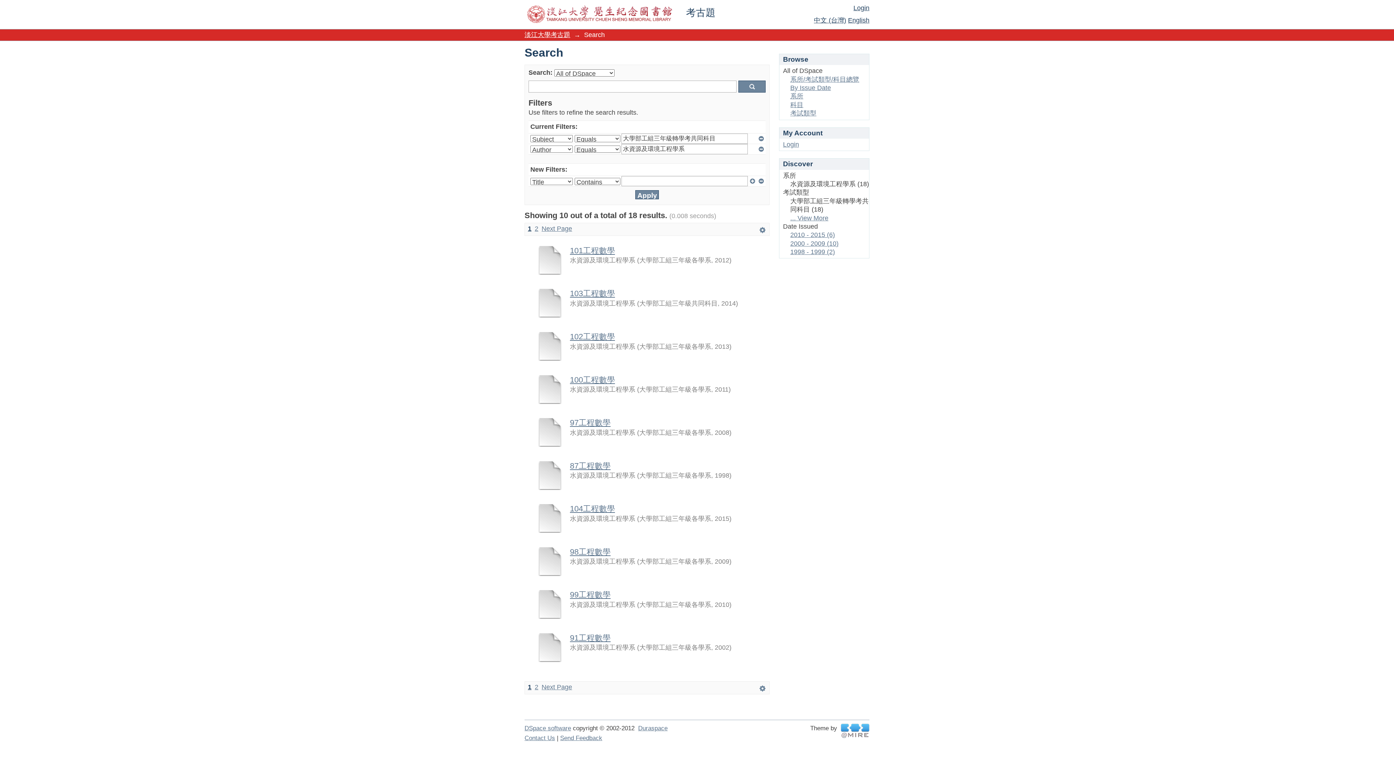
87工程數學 (590, 465)
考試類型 (803, 113)
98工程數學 (590, 551)
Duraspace (653, 728)
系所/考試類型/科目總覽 (824, 79)
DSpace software (548, 728)
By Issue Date (810, 87)
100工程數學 (592, 379)
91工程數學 (590, 637)
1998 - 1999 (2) (812, 252)
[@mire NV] (855, 730)
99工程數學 (590, 594)
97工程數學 (590, 422)
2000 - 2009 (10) (814, 243)
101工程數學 (592, 250)
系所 (796, 96)
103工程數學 (592, 293)
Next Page (557, 228)
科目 (796, 105)
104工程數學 (592, 508)
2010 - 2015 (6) (812, 234)
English (858, 20)
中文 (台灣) (830, 20)
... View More (809, 218)
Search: (541, 72)
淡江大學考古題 (547, 34)
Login (861, 8)
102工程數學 (592, 336)
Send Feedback (581, 738)
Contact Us (540, 738)
